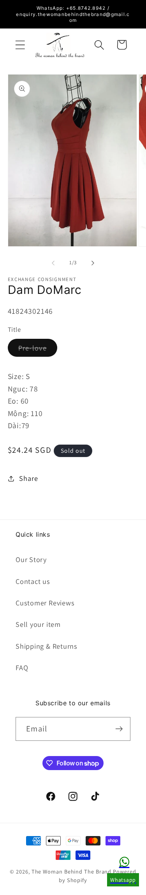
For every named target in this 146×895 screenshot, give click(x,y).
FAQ (22, 667)
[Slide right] (92, 262)
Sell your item (38, 624)
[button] (20, 45)
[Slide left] (53, 262)
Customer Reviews (45, 602)
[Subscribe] (119, 729)
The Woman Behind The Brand (72, 871)
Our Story (31, 559)
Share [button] (28, 478)
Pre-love (37, 350)
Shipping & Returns (46, 646)
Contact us (33, 581)
